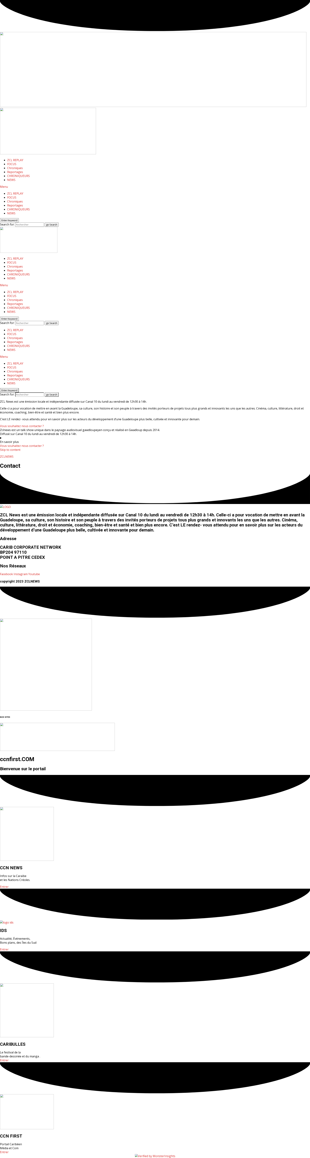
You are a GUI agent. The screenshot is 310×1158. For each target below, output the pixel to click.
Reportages (15, 172)
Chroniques (15, 168)
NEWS (11, 180)
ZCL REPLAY (15, 160)
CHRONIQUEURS (18, 176)
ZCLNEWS (6, 457)
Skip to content (10, 450)
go (51, 224)
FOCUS (11, 164)
